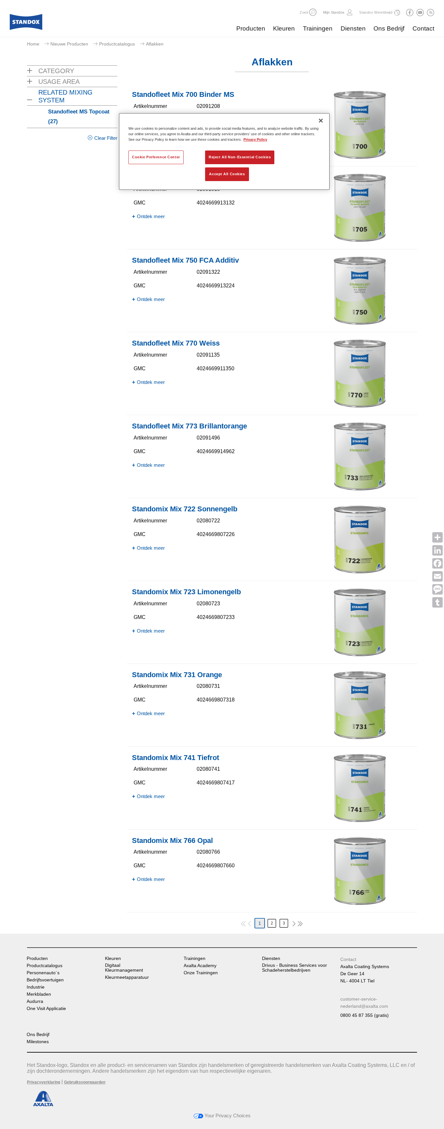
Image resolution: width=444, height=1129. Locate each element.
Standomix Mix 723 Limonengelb (186, 592)
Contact (423, 28)
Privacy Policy (255, 139)
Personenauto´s (43, 972)
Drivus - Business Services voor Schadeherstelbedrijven (294, 968)
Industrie (36, 987)
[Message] (437, 589)
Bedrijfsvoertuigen (45, 980)
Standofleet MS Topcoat (79, 117)
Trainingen (318, 28)
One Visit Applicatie (46, 1008)
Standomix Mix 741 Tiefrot (175, 758)
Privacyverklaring (43, 1082)
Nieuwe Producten (69, 43)
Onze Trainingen (201, 972)
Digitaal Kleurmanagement (124, 968)
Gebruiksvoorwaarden (84, 1082)
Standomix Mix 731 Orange (177, 675)
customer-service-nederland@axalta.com (364, 1002)
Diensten (353, 28)
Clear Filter (105, 138)
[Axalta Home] (26, 24)
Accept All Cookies (227, 174)
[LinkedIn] (437, 550)
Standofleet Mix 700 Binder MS (183, 94)
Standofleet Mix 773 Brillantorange (189, 426)
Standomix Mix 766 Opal (172, 840)
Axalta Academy (200, 965)
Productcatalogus (117, 43)
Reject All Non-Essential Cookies (240, 157)
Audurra (35, 1001)
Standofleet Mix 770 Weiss (176, 343)
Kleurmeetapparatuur (127, 977)
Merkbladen (39, 994)
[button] (313, 12)
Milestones (38, 1041)
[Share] (437, 537)
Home (33, 43)
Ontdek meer (151, 216)
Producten (250, 28)
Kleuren (284, 28)
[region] (224, 151)
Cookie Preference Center (156, 157)
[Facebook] (437, 563)
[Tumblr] (437, 602)
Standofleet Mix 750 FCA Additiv (185, 260)
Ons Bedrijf (388, 28)
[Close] (321, 120)
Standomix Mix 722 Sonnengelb (184, 509)
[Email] (437, 576)
